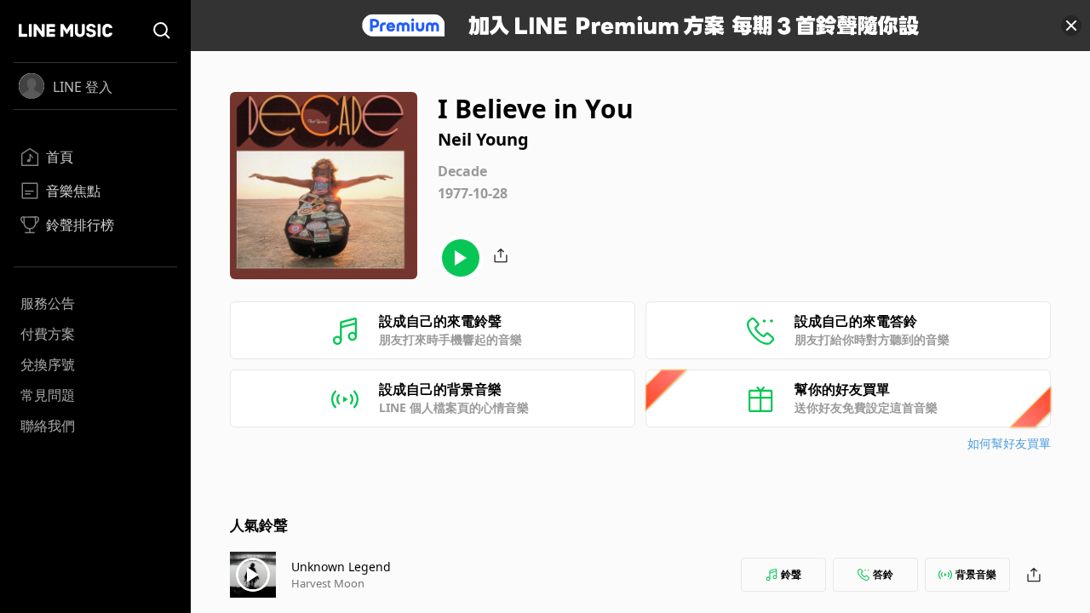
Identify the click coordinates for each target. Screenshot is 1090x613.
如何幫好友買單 (1009, 443)
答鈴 (883, 574)
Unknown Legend (341, 567)
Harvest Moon (327, 583)
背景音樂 (975, 574)
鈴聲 (791, 574)
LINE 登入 (82, 86)
